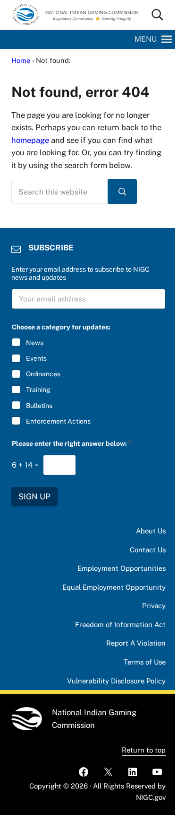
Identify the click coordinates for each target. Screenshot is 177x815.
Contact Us (148, 550)
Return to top (144, 750)
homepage (30, 140)
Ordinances (43, 374)
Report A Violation (136, 643)
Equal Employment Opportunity (114, 587)
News (34, 342)
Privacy (154, 606)
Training (38, 389)
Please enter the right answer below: (71, 443)
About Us (151, 531)
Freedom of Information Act (120, 624)
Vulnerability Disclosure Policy (116, 681)
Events (36, 358)
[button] (146, 39)
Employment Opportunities (121, 568)
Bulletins (39, 405)
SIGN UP (34, 496)
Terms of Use (145, 662)
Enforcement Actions (58, 421)
